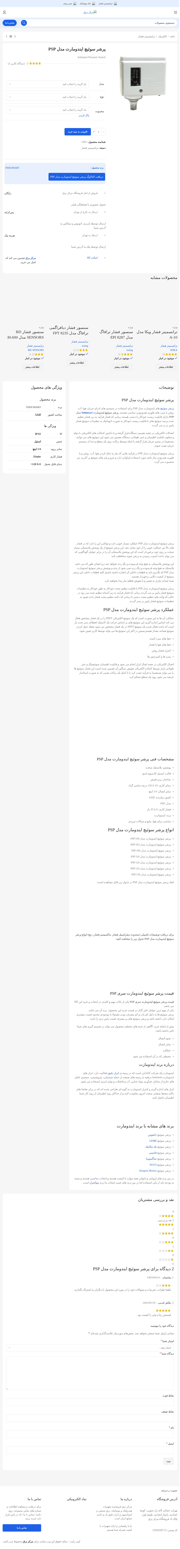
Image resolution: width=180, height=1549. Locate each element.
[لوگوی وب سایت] (90, 12)
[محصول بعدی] (6, 36)
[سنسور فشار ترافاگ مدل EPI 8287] (112, 304)
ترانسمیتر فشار (146, 36)
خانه (172, 36)
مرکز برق (30, 258)
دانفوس (152, 1134)
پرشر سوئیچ (167, 408)
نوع (102, 96)
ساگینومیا (151, 1158)
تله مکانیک (151, 1146)
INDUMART (12, 167)
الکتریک (162, 36)
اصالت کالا (92, 257)
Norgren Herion (148, 1170)
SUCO (153, 1164)
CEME (153, 1140)
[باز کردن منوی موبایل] (175, 12)
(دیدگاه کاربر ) (16, 63)
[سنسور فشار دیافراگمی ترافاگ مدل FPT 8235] (67, 304)
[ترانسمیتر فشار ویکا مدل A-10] (157, 304)
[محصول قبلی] (15, 36)
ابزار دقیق (113, 1073)
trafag (130, 350)
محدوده (99, 111)
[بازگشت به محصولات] (11, 36)
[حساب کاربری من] (4, 12)
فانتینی (153, 1152)
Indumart (87, 412)
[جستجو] (24, 23)
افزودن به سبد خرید (77, 131)
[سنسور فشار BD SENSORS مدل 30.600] (23, 304)
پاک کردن (84, 115)
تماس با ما (9, 23)
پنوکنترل (94, 1182)
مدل (101, 83)
